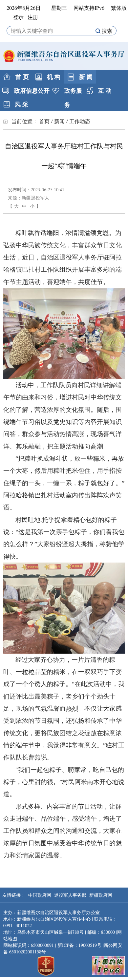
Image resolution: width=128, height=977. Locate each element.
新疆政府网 (100, 895)
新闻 (59, 121)
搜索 (106, 30)
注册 (33, 16)
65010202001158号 (27, 951)
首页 (44, 121)
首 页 (21, 76)
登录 (18, 16)
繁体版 (119, 7)
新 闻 (85, 76)
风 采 (20, 104)
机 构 (52, 76)
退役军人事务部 (71, 895)
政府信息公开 (31, 90)
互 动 (104, 90)
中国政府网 (40, 895)
